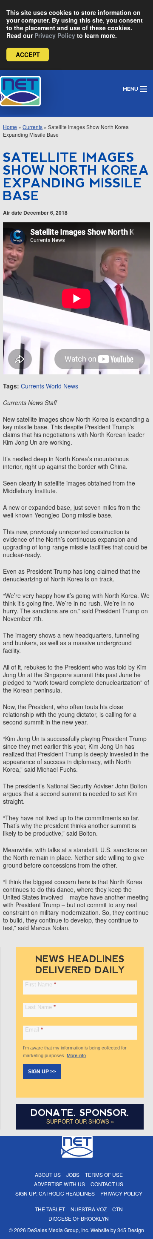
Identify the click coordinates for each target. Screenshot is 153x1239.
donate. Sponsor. (80, 1112)
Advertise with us (59, 1183)
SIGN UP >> (42, 1072)
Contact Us (107, 1183)
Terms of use (104, 1174)
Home (10, 126)
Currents (32, 126)
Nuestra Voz (89, 1209)
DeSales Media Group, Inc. (58, 1229)
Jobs (72, 1174)
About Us (48, 1174)
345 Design (130, 1229)
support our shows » (80, 1121)
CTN (117, 1209)
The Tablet (50, 1209)
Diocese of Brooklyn (78, 1218)
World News (62, 386)
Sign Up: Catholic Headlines (55, 1193)
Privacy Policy (54, 35)
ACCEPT (28, 54)
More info (76, 1055)
